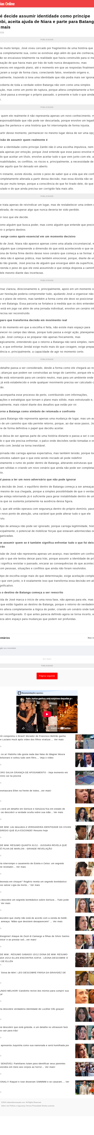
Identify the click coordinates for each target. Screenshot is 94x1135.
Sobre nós (5, 1106)
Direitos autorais (48, 1106)
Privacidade (36, 1106)
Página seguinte (47, 676)
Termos (29, 1106)
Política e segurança (17, 1106)
